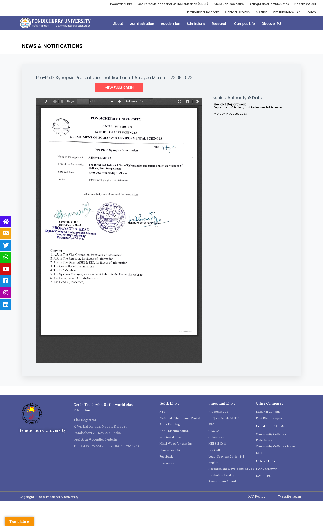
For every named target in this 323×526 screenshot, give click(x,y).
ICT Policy (257, 496)
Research (219, 23)
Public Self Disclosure (229, 4)
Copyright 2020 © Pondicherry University (49, 497)
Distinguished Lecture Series (269, 4)
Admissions (196, 23)
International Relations (203, 12)
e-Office (261, 12)
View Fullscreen (119, 87)
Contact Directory (237, 12)
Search (311, 12)
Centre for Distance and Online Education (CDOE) (173, 4)
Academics (170, 23)
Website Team (289, 496)
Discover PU (271, 23)
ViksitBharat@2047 (286, 12)
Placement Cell (305, 4)
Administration (142, 23)
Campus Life (244, 23)
